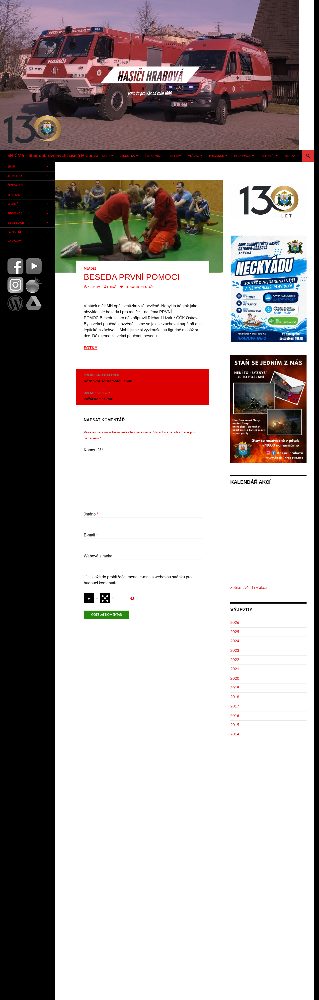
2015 (234, 725)
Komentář (93, 450)
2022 (234, 660)
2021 (234, 669)
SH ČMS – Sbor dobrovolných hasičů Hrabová (52, 156)
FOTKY (90, 348)
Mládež (193, 155)
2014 (234, 734)
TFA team (174, 155)
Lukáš (112, 287)
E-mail (91, 535)
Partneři (267, 155)
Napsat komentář (138, 287)
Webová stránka (98, 556)
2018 (234, 697)
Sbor (106, 155)
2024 (234, 641)
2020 (234, 678)
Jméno (91, 514)
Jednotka (127, 155)
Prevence (216, 155)
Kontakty (291, 155)
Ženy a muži (153, 155)
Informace (242, 155)
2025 (234, 632)
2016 (234, 716)
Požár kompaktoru (99, 396)
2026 (234, 623)
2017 (234, 706)
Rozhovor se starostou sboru (109, 378)
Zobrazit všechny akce (248, 588)
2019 (234, 688)
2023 (234, 651)
